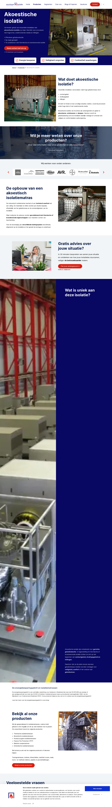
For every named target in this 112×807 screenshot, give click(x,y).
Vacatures (83, 4)
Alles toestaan (97, 788)
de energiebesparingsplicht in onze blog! (37, 700)
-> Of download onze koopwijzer (13, 52)
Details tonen (27, 803)
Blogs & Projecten (71, 4)
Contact (95, 4)
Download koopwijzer (56, 150)
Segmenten (48, 4)
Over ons (58, 4)
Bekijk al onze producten (23, 765)
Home (28, 4)
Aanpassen (96, 794)
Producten (37, 4)
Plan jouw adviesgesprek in (70, 266)
